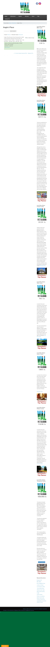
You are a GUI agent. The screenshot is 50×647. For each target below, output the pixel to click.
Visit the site (7, 47)
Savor (33, 16)
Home (6, 16)
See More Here (43, 265)
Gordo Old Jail (39, 594)
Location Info (6, 31)
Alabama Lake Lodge (41, 589)
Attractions (14, 23)
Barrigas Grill (31, 53)
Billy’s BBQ (39, 581)
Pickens (8, 34)
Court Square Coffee (41, 586)
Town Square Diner (40, 588)
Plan (38, 16)
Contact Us (7, 18)
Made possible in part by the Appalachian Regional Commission (35, 608)
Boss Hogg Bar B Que (41, 583)
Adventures (12, 16)
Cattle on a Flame (40, 585)
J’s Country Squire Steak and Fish (20, 53)
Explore (20, 16)
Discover (27, 16)
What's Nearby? (13, 31)
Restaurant (21, 34)
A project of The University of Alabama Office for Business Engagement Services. (18, 610)
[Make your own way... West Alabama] (25, 8)
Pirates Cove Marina (41, 596)
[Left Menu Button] (0, 612)
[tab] (6, 31)
